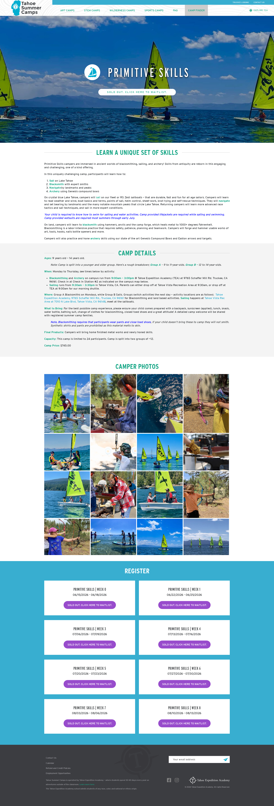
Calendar (50, 763)
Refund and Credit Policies (58, 768)
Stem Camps (92, 10)
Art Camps (67, 10)
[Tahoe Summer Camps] (26, 8)
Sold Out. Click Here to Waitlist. (137, 92)
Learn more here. (87, 784)
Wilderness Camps (122, 10)
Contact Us (259, 2)
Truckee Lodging (241, 2)
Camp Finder (196, 10)
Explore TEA (261, 10)
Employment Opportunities (58, 773)
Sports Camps (153, 10)
